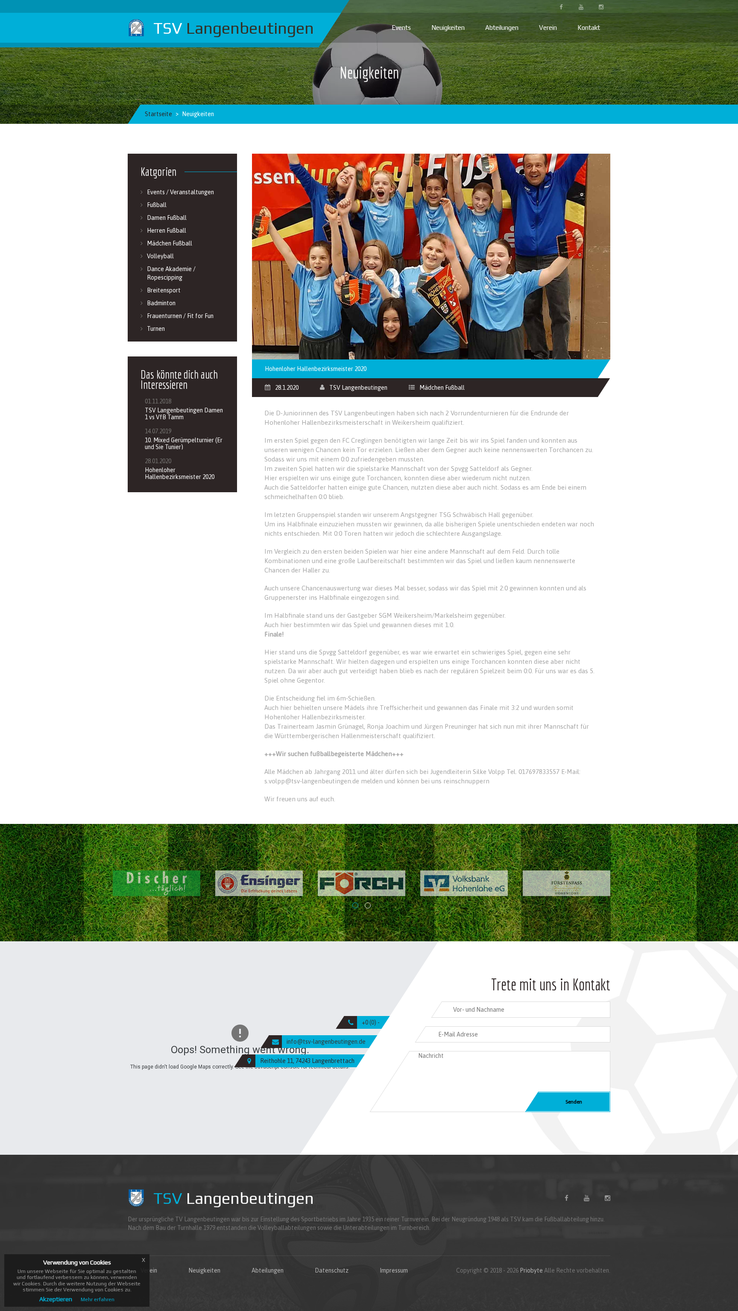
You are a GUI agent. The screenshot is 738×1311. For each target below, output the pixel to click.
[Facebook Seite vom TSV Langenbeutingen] (561, 6)
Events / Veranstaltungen (180, 192)
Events (401, 27)
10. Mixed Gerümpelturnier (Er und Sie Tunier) (184, 443)
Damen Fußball (167, 217)
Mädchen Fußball (442, 387)
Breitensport (164, 290)
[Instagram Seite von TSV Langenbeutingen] (607, 1197)
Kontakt (588, 27)
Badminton (161, 303)
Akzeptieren (55, 1299)
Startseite (158, 114)
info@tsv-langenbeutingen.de (326, 1041)
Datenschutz (331, 1270)
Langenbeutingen (233, 1197)
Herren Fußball (166, 230)
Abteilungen (501, 27)
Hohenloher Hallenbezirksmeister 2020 (179, 473)
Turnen (156, 328)
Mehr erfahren (97, 1299)
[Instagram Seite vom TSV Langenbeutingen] (601, 6)
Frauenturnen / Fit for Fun (180, 315)
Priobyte (531, 1270)
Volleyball (160, 256)
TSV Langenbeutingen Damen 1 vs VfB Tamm (184, 413)
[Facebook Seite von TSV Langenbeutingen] (566, 1197)
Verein (548, 27)
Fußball (157, 204)
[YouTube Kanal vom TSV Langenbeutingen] (581, 6)
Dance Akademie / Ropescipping (171, 273)
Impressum (394, 1270)
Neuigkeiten (448, 27)
